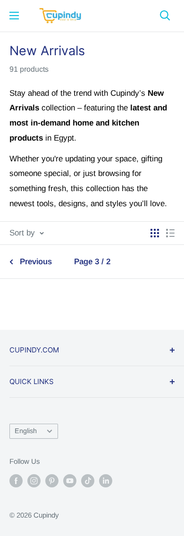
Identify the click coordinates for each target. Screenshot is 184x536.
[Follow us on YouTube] (69, 480)
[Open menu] (14, 15)
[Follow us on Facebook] (16, 480)
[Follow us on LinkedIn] (105, 480)
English (26, 431)
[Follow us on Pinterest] (52, 480)
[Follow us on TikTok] (87, 480)
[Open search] (165, 15)
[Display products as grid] (155, 233)
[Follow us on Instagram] (34, 480)
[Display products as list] (170, 233)
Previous (36, 261)
